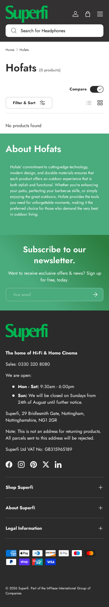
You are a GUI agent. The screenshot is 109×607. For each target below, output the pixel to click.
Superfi (23, 588)
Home (10, 50)
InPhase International (61, 588)
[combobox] (54, 30)
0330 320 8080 (34, 364)
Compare (78, 89)
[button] (88, 14)
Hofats (24, 50)
